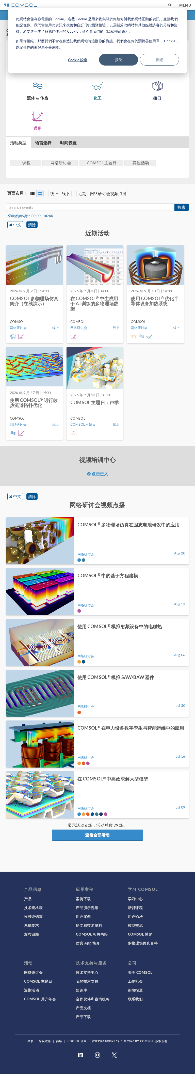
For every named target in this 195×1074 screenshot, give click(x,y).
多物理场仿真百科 (143, 942)
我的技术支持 (87, 981)
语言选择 (43, 143)
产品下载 (83, 1016)
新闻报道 (135, 990)
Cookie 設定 (77, 59)
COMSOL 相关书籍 (92, 934)
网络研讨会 (33, 972)
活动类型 (18, 143)
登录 (30, 1041)
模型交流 (135, 925)
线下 (66, 193)
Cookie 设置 (77, 1041)
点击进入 (99, 474)
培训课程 (135, 907)
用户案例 (83, 916)
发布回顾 (31, 934)
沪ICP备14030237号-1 (107, 1041)
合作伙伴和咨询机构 (92, 998)
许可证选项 (33, 916)
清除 (32, 224)
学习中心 (135, 898)
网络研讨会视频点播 (108, 193)
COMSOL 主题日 (38, 981)
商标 (59, 1041)
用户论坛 (135, 916)
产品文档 (83, 1007)
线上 (54, 193)
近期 (82, 193)
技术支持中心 (87, 972)
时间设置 (68, 143)
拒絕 (159, 59)
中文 (17, 224)
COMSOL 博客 (140, 934)
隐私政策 (45, 1041)
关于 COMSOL (140, 972)
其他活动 (141, 162)
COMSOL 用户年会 (40, 998)
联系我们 (135, 998)
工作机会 (135, 981)
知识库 (81, 990)
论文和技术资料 (89, 925)
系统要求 (31, 925)
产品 (27, 898)
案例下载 (83, 898)
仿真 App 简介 (88, 942)
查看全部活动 (97, 835)
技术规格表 (33, 907)
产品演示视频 (87, 907)
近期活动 (31, 990)
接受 (118, 59)
